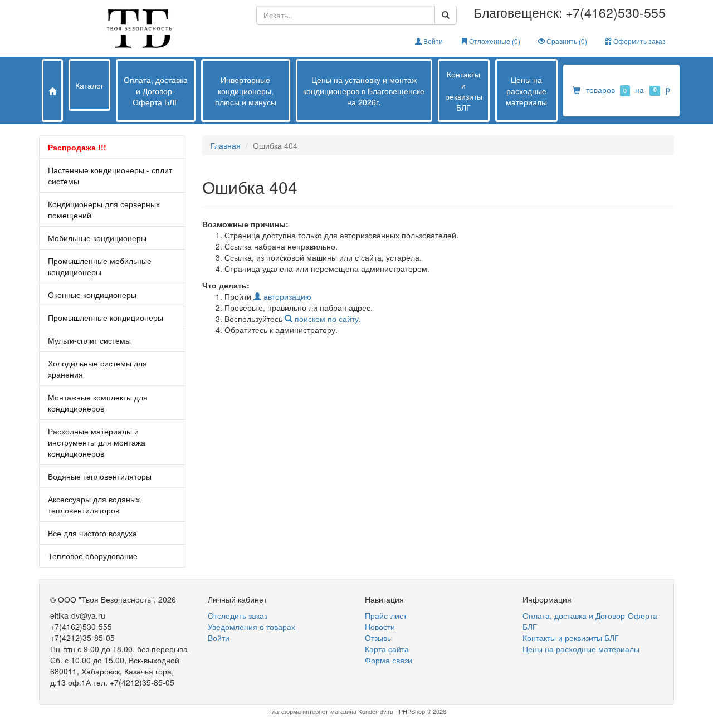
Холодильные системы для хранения (97, 369)
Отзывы (379, 637)
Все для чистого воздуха (92, 533)
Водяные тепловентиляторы (100, 476)
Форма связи (388, 660)
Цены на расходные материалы (526, 90)
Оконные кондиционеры (92, 294)
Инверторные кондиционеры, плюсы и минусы (245, 90)
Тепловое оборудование (93, 555)
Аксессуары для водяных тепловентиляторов (94, 504)
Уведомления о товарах (251, 626)
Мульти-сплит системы (89, 340)
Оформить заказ (639, 41)
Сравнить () (566, 41)
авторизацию (286, 296)
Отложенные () (493, 41)
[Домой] (52, 90)
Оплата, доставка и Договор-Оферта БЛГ (156, 90)
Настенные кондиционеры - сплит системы (110, 175)
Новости (380, 626)
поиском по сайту (325, 318)
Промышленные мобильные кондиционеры (100, 266)
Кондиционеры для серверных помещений (104, 209)
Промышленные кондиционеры (105, 317)
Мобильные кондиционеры (97, 237)
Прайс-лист (386, 615)
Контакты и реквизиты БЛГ (463, 91)
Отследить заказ (237, 615)
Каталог (89, 85)
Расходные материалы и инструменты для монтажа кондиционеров (96, 442)
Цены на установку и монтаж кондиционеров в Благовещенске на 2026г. (363, 90)
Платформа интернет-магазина (311, 711)
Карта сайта (387, 648)
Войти (432, 41)
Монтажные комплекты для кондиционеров (98, 403)
